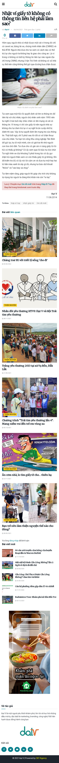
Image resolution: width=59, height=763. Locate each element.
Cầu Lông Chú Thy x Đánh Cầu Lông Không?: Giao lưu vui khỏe (32, 575)
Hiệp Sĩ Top (46, 184)
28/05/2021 (7, 533)
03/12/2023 (20, 600)
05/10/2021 (7, 427)
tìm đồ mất (26, 184)
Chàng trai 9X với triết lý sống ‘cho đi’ (24, 260)
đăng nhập (14, 541)
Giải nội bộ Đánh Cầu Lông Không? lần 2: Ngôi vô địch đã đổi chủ (34, 563)
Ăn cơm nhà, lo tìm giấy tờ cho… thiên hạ (27, 474)
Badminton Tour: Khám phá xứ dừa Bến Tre (35, 597)
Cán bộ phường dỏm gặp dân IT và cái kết (34, 586)
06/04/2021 (18, 30)
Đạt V (7, 30)
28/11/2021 (7, 318)
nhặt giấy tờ (28, 203)
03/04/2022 (7, 264)
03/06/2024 (20, 568)
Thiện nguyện (10, 254)
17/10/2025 (20, 557)
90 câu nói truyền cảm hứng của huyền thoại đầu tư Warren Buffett (33, 551)
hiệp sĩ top (15, 203)
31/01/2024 (20, 590)
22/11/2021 (7, 479)
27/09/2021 (7, 373)
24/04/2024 (20, 580)
